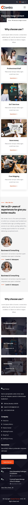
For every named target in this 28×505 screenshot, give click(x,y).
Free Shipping (14, 176)
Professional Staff (14, 68)
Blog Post (6, 435)
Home (9, 20)
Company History (8, 424)
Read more (13, 78)
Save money (14, 140)
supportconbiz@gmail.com (11, 407)
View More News (6, 487)
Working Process (8, 431)
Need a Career (7, 428)
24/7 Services (14, 104)
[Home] (10, 7)
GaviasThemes (15, 499)
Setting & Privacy (8, 438)
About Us (5, 420)
